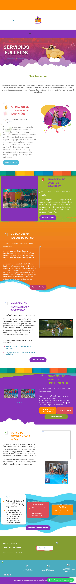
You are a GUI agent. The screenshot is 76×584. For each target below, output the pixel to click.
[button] (30, 34)
